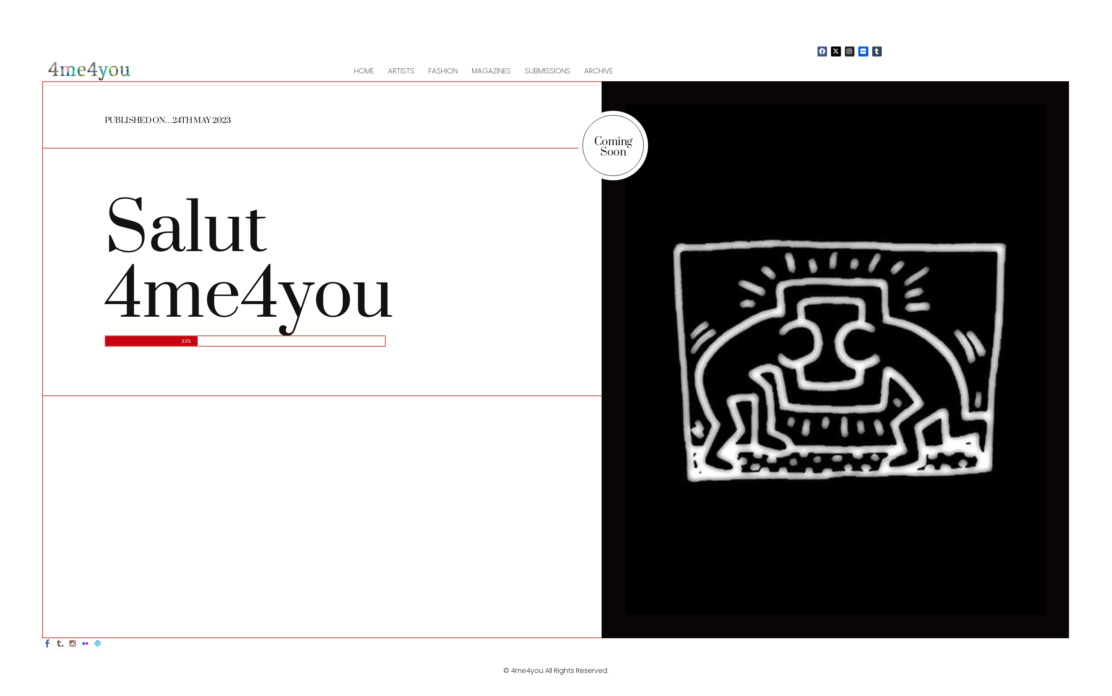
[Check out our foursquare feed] (98, 643)
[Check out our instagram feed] (72, 643)
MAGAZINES (491, 71)
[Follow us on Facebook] (47, 643)
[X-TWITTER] (836, 51)
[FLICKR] (863, 51)
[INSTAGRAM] (849, 51)
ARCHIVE (598, 71)
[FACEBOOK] (822, 51)
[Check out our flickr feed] (85, 643)
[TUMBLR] (877, 51)
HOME (364, 71)
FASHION (443, 71)
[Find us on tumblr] (60, 643)
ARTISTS (401, 71)
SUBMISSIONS (547, 71)
